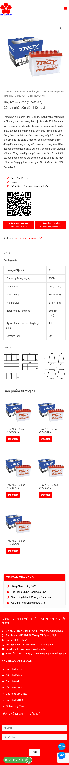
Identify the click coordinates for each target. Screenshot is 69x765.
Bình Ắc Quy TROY (36, 91)
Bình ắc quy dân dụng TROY (29, 238)
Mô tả (6, 253)
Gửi (34, 752)
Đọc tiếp (13, 439)
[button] (60, 28)
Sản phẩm (20, 91)
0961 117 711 (14, 760)
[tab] (34, 253)
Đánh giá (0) (10, 260)
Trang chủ (8, 91)
